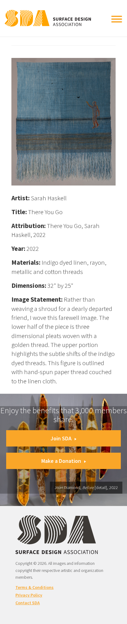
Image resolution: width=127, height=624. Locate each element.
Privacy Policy (28, 595)
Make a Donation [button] (61, 460)
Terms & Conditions (34, 587)
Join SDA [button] (61, 438)
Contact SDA (27, 603)
